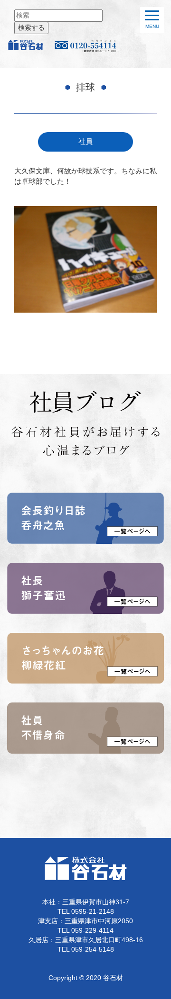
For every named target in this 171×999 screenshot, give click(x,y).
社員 (85, 141)
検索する (31, 27)
